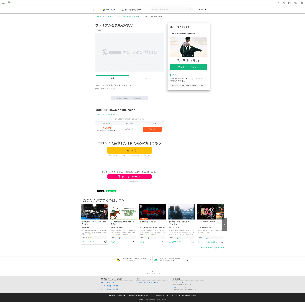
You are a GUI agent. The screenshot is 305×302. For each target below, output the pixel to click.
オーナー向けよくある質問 (109, 289)
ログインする (129, 150)
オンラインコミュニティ (208, 242)
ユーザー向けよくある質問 (109, 286)
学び (142, 242)
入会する (152, 129)
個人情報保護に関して (143, 295)
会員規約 (132, 295)
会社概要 (112, 295)
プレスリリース (122, 295)
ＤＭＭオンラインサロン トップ (105, 16)
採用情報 (193, 295)
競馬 (113, 242)
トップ (93, 10)
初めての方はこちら (107, 282)
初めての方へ (111, 10)
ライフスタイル (88, 242)
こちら (115, 131)
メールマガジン (178, 282)
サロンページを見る (188, 67)
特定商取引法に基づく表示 (161, 295)
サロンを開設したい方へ (134, 10)
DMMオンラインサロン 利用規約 (147, 282)
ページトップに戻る (152, 273)
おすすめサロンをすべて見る (213, 247)
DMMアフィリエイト (179, 287)
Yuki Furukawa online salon (130, 16)
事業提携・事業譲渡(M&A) (180, 295)
